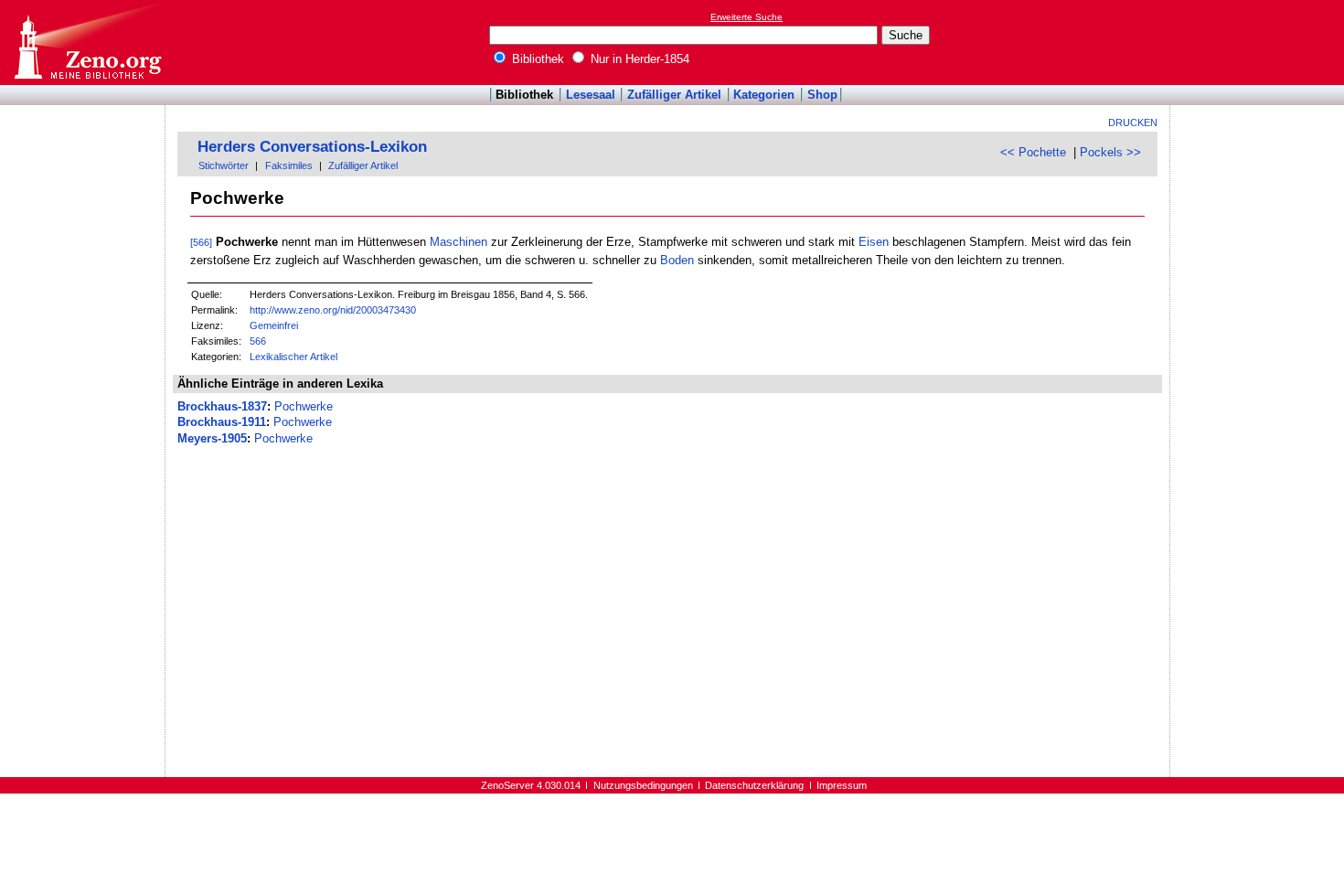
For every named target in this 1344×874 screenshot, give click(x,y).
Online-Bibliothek (87, 42)
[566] (201, 242)
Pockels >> (1110, 152)
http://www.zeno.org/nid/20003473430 (333, 309)
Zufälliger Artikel (674, 94)
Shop (822, 94)
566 (258, 341)
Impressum (841, 785)
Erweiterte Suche (746, 17)
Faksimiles (289, 165)
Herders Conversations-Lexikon (312, 146)
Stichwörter (223, 165)
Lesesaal (590, 94)
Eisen (874, 242)
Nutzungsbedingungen (643, 785)
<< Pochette (1033, 152)
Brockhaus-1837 (222, 406)
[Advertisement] (1260, 42)
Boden (677, 260)
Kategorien (764, 94)
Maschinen (458, 242)
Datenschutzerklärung (754, 785)
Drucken (1132, 122)
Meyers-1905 (212, 438)
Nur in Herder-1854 (638, 59)
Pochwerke (303, 406)
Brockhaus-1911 (221, 422)
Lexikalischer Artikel (293, 356)
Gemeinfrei (274, 325)
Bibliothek (536, 59)
